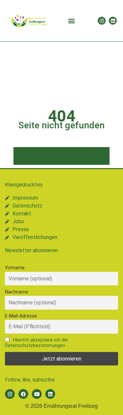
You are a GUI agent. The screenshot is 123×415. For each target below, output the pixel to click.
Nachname (16, 292)
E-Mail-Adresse (21, 316)
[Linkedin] (113, 21)
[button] (71, 20)
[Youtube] (37, 394)
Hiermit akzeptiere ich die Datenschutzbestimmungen (36, 342)
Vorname (15, 268)
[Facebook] (23, 394)
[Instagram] (102, 21)
